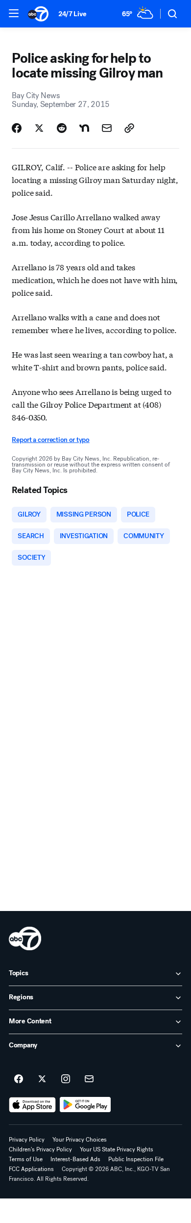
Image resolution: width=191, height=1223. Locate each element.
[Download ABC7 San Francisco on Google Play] (85, 1105)
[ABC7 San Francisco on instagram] (65, 1079)
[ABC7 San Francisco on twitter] (42, 1079)
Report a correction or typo (50, 439)
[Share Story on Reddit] (61, 128)
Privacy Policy (27, 1140)
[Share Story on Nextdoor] (84, 128)
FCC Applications (31, 1169)
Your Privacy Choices (79, 1140)
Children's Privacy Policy (40, 1149)
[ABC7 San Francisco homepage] (38, 14)
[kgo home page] (25, 938)
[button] (13, 13)
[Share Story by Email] (106, 128)
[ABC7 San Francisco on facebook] (18, 1079)
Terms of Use (26, 1159)
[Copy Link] (129, 128)
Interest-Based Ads (75, 1159)
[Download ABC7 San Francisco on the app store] (32, 1105)
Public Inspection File (136, 1159)
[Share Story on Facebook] (16, 128)
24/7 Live (72, 14)
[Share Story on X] (39, 128)
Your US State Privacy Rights (116, 1149)
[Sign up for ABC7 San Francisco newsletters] (89, 1079)
